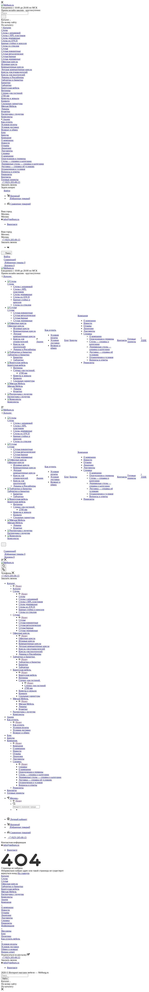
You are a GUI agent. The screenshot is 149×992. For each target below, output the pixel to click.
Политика (6, 936)
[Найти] (3, 16)
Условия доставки (10, 946)
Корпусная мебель (28, 675)
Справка (23, 767)
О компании (7, 907)
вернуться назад (9, 873)
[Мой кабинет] (2, 548)
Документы (7, 918)
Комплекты (7, 897)
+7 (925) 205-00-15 (11, 182)
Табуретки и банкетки (30, 662)
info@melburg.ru (11, 219)
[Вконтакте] (8, 247)
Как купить (18, 725)
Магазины (6, 931)
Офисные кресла (27, 638)
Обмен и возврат (9, 949)
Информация (7, 925)
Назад (19, 586)
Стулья (22, 620)
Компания (18, 746)
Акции (4, 899)
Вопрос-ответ (8, 952)
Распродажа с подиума (12, 894)
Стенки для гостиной (35, 685)
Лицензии (6, 915)
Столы (22, 596)
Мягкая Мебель (26, 704)
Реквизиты (6, 923)
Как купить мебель (10, 939)
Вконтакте (12, 224)
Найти (5, 978)
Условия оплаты (9, 944)
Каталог (17, 588)
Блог (3, 933)
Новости (5, 910)
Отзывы (5, 912)
